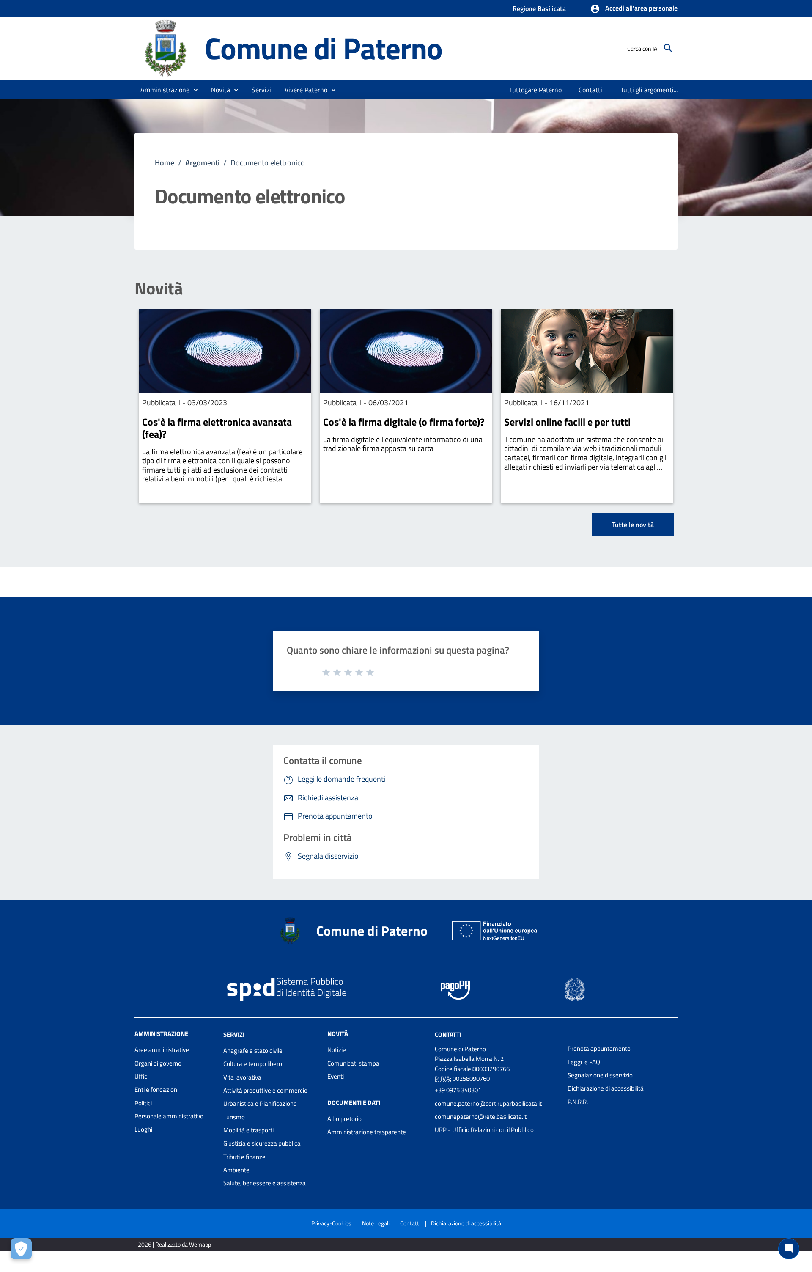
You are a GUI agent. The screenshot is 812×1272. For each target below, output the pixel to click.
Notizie (336, 1050)
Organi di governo (157, 1063)
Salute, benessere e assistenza (264, 1183)
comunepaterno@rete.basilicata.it (481, 1116)
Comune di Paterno (323, 48)
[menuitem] (536, 89)
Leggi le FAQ (584, 1062)
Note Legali (376, 1223)
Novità (158, 288)
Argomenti (202, 162)
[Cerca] (668, 48)
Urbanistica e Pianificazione (260, 1103)
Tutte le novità (633, 524)
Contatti (448, 1034)
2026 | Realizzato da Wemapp (174, 1244)
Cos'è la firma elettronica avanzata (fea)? (217, 428)
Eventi (335, 1076)
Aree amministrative (161, 1050)
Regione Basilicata (539, 8)
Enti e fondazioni (156, 1089)
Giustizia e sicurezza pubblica (262, 1143)
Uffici (141, 1076)
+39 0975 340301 (458, 1090)
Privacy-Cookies (331, 1223)
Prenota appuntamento (599, 1048)
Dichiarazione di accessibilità (606, 1088)
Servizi (233, 1034)
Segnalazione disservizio (600, 1075)
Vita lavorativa (242, 1077)
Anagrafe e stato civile (253, 1050)
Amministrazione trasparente (366, 1132)
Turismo (234, 1117)
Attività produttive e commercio (265, 1090)
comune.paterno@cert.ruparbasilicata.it (488, 1103)
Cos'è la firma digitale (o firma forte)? (403, 421)
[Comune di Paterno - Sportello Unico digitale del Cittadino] (165, 47)
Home (164, 162)
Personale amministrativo (168, 1116)
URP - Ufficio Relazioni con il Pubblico (484, 1130)
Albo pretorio (344, 1119)
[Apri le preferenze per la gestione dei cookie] (21, 1248)
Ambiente (236, 1170)
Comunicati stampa (353, 1063)
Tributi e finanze (244, 1157)
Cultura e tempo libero (252, 1064)
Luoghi (143, 1129)
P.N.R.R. (578, 1102)
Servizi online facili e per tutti (567, 421)
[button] (634, 9)
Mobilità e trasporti (248, 1130)
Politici (143, 1103)
